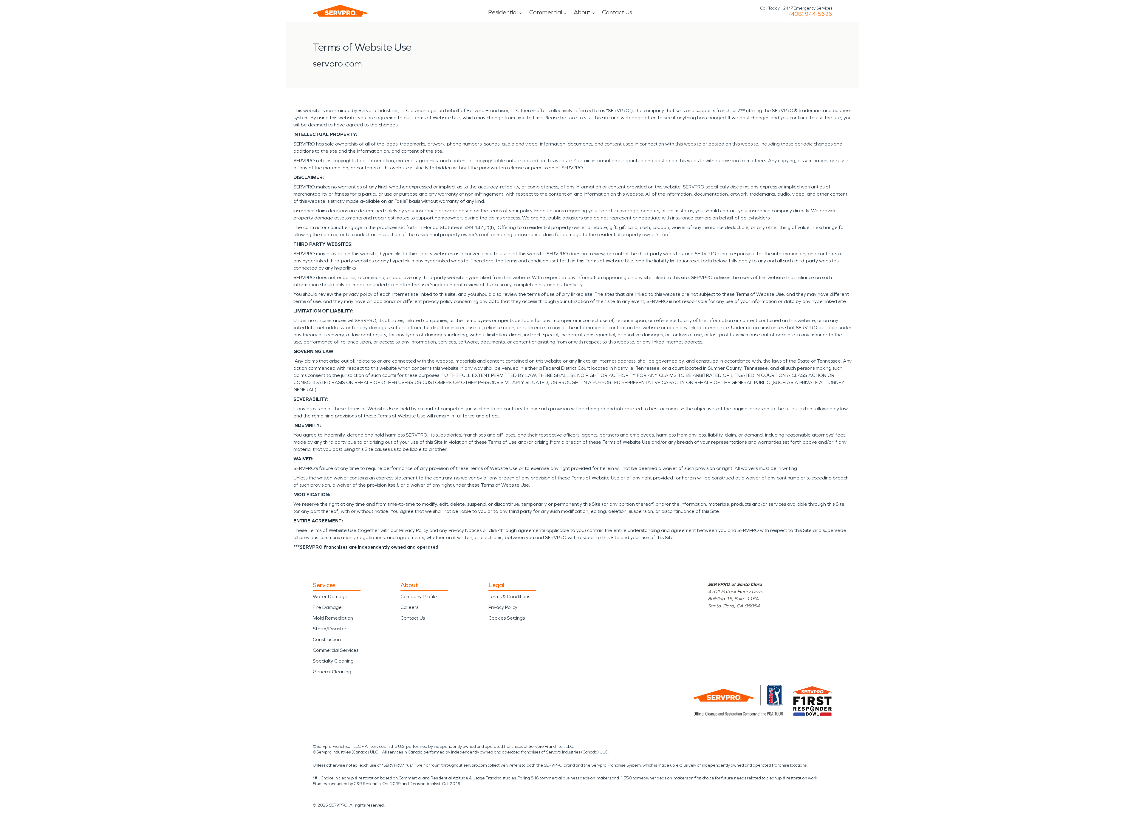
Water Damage (330, 596)
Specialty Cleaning (333, 661)
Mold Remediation (333, 618)
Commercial (545, 12)
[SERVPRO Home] (340, 11)
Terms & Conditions (509, 596)
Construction (327, 639)
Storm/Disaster (329, 629)
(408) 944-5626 (810, 14)
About (582, 12)
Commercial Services (335, 650)
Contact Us (617, 12)
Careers (409, 607)
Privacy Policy (502, 607)
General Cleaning (332, 671)
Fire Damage (327, 607)
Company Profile (418, 596)
